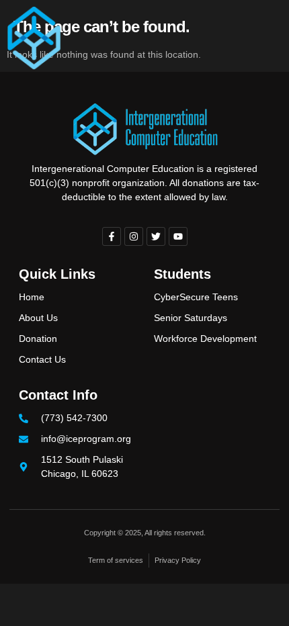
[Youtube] (178, 236)
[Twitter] (156, 236)
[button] (260, 38)
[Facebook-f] (111, 236)
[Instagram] (133, 236)
